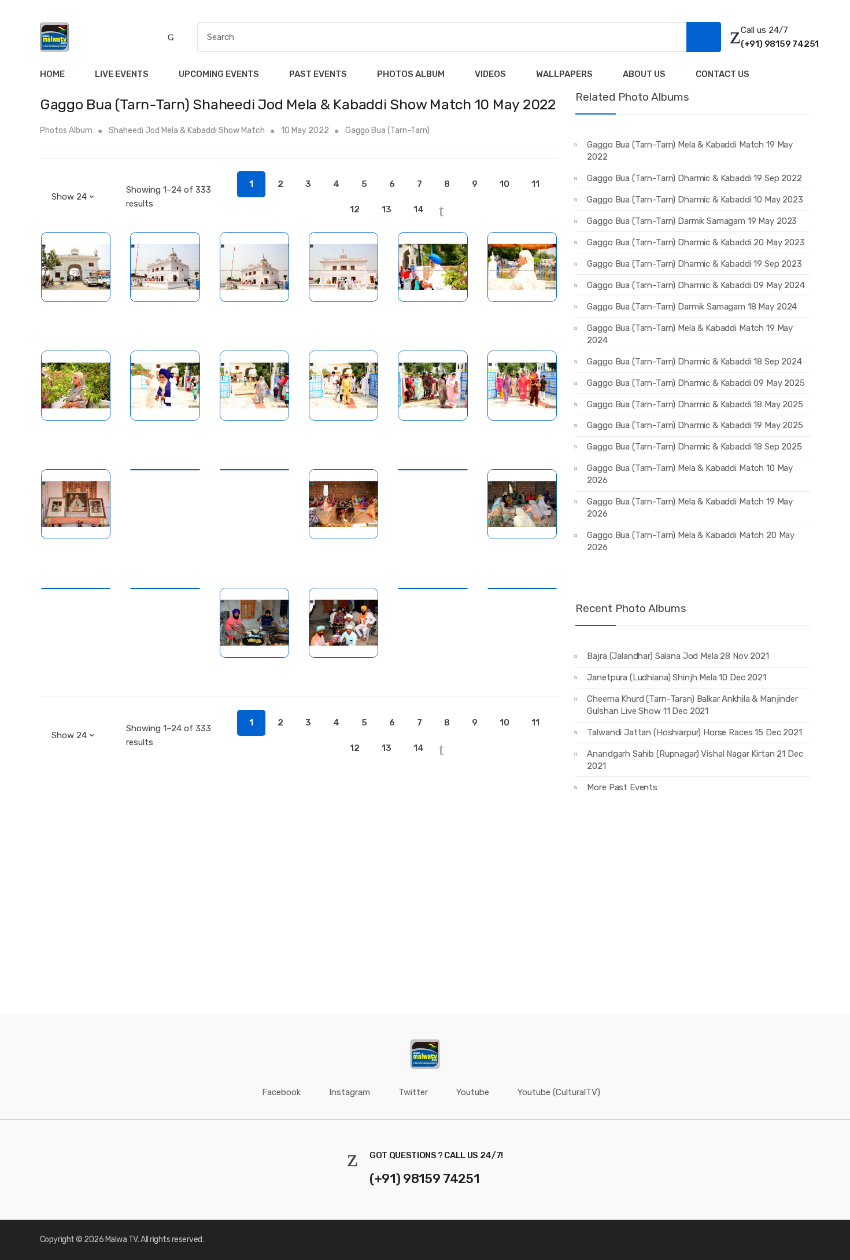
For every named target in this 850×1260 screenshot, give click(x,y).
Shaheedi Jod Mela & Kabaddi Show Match (188, 130)
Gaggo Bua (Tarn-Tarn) (387, 130)
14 (418, 209)
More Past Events (622, 787)
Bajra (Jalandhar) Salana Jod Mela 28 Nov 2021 (677, 656)
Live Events (122, 74)
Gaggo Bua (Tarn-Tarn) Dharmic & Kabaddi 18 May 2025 (695, 404)
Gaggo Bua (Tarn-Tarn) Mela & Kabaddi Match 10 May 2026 (690, 474)
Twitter (413, 1092)
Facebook (281, 1092)
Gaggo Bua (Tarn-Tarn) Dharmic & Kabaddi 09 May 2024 (695, 285)
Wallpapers (564, 74)
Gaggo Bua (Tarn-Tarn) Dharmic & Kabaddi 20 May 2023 (695, 242)
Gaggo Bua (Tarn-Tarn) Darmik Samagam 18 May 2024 (692, 306)
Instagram (349, 1092)
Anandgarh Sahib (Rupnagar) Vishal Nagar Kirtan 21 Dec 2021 (695, 760)
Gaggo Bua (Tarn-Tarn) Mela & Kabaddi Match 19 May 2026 (690, 507)
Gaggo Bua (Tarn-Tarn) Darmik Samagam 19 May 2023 (692, 221)
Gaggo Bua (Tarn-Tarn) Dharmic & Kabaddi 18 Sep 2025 (694, 446)
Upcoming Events (219, 74)
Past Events (318, 74)
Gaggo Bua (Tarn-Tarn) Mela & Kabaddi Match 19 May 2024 (690, 334)
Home (52, 74)
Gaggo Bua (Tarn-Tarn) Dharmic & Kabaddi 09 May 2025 (695, 383)
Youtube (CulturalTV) (559, 1092)
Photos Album (411, 74)
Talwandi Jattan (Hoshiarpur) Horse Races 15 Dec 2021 (694, 732)
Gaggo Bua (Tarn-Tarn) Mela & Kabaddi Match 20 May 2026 (690, 541)
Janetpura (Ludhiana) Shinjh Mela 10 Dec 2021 (676, 677)
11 (535, 184)
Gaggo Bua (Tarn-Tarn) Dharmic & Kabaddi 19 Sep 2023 (694, 264)
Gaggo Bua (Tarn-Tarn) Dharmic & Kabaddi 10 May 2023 (695, 199)
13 (386, 209)
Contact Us (722, 74)
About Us (644, 74)
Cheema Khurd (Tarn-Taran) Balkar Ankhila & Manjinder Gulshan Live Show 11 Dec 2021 (692, 705)
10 (504, 184)
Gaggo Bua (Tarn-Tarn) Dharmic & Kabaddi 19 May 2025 (695, 425)
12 (355, 209)
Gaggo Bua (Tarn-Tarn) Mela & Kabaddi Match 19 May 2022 (690, 150)
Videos (490, 74)
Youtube (472, 1092)
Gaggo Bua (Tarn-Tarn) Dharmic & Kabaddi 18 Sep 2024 (694, 361)
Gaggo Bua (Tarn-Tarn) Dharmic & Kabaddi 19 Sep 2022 (694, 178)
